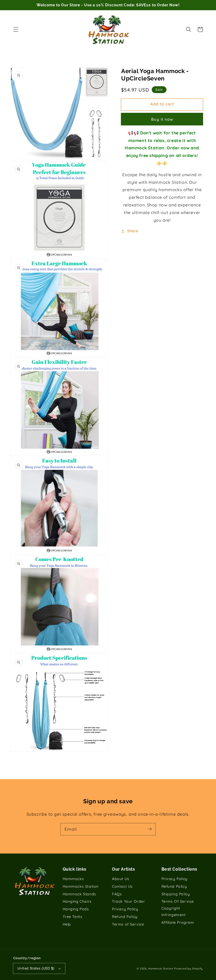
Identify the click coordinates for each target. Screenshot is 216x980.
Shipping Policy (175, 894)
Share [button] (132, 231)
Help (67, 924)
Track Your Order (128, 901)
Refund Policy (125, 916)
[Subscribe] (149, 829)
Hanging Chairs (77, 901)
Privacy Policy (125, 909)
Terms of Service (128, 924)
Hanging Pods (76, 909)
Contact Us (122, 886)
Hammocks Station (81, 886)
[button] (16, 29)
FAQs (117, 894)
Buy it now (162, 119)
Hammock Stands (79, 894)
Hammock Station (160, 968)
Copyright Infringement (173, 911)
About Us (120, 878)
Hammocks (73, 878)
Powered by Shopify (188, 968)
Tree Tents (72, 916)
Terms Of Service (177, 901)
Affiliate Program (177, 922)
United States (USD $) (35, 968)
